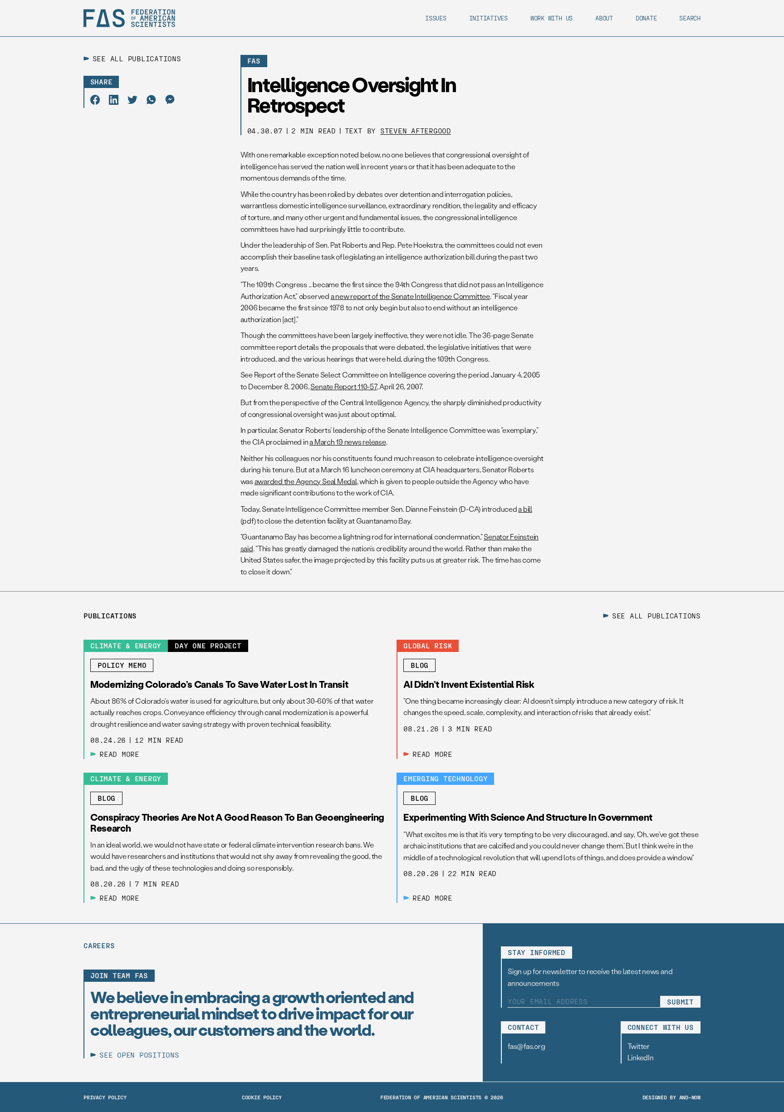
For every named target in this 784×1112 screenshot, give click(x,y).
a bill (525, 509)
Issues (435, 18)
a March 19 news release (347, 441)
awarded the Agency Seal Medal (306, 481)
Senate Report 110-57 (343, 386)
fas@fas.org (526, 1046)
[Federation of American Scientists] (129, 18)
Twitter (638, 1046)
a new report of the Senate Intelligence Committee (410, 296)
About (604, 18)
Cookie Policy (262, 1097)
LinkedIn (640, 1057)
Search (690, 18)
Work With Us (551, 18)
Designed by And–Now (671, 1097)
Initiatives (488, 18)
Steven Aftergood (415, 130)
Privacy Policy (105, 1097)
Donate (646, 18)
